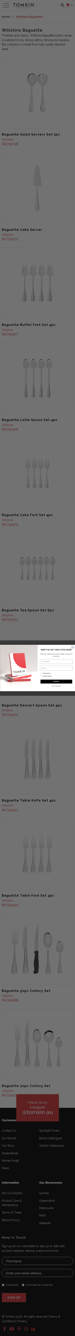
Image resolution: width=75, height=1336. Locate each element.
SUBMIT (56, 681)
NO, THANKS (56, 686)
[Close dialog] (72, 647)
